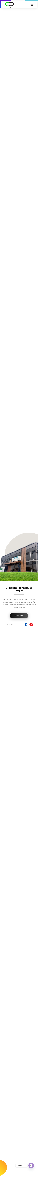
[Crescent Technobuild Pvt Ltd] (9, 5)
